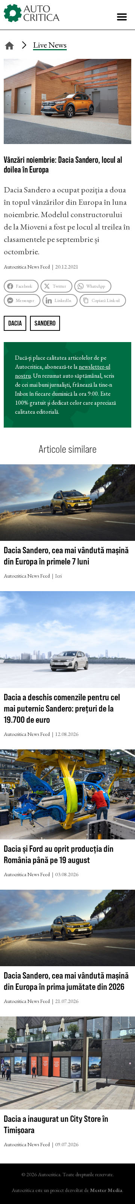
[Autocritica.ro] (32, 13)
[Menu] (121, 17)
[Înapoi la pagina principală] (9, 44)
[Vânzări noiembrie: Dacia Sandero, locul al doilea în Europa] (67, 141)
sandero (45, 323)
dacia (15, 323)
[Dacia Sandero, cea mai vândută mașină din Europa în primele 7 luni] (67, 504)
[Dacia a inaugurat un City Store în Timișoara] (67, 1064)
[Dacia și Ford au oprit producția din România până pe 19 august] (67, 796)
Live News (50, 44)
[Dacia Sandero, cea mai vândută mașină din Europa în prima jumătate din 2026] (67, 930)
